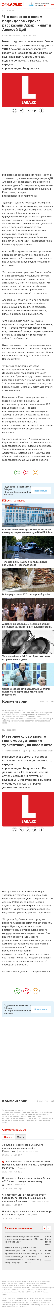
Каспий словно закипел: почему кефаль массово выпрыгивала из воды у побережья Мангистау (27, 1164)
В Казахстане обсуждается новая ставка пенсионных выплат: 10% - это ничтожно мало (24, 1239)
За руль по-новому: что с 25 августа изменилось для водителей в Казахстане (22, 1148)
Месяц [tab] (20, 1137)
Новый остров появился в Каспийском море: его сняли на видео (27, 1213)
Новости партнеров (13, 501)
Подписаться (40, 491)
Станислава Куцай (45, 751)
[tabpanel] (28, 1181)
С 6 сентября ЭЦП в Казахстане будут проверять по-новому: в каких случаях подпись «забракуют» (25, 1198)
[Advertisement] (28, 142)
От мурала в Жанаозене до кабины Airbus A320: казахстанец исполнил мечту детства (26, 1181)
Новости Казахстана (11, 36)
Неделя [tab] (8, 1137)
